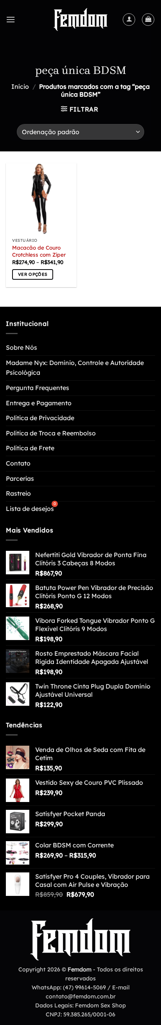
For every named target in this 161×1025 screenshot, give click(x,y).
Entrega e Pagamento (39, 403)
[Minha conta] (129, 19)
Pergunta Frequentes (37, 388)
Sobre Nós (21, 347)
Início (20, 86)
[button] (10, 19)
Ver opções (32, 274)
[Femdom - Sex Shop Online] (80, 19)
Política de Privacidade (40, 418)
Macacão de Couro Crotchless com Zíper (39, 251)
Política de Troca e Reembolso (51, 433)
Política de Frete (30, 448)
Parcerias (20, 478)
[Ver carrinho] (148, 19)
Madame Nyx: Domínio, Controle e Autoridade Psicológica (75, 368)
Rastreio (18, 493)
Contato (18, 463)
